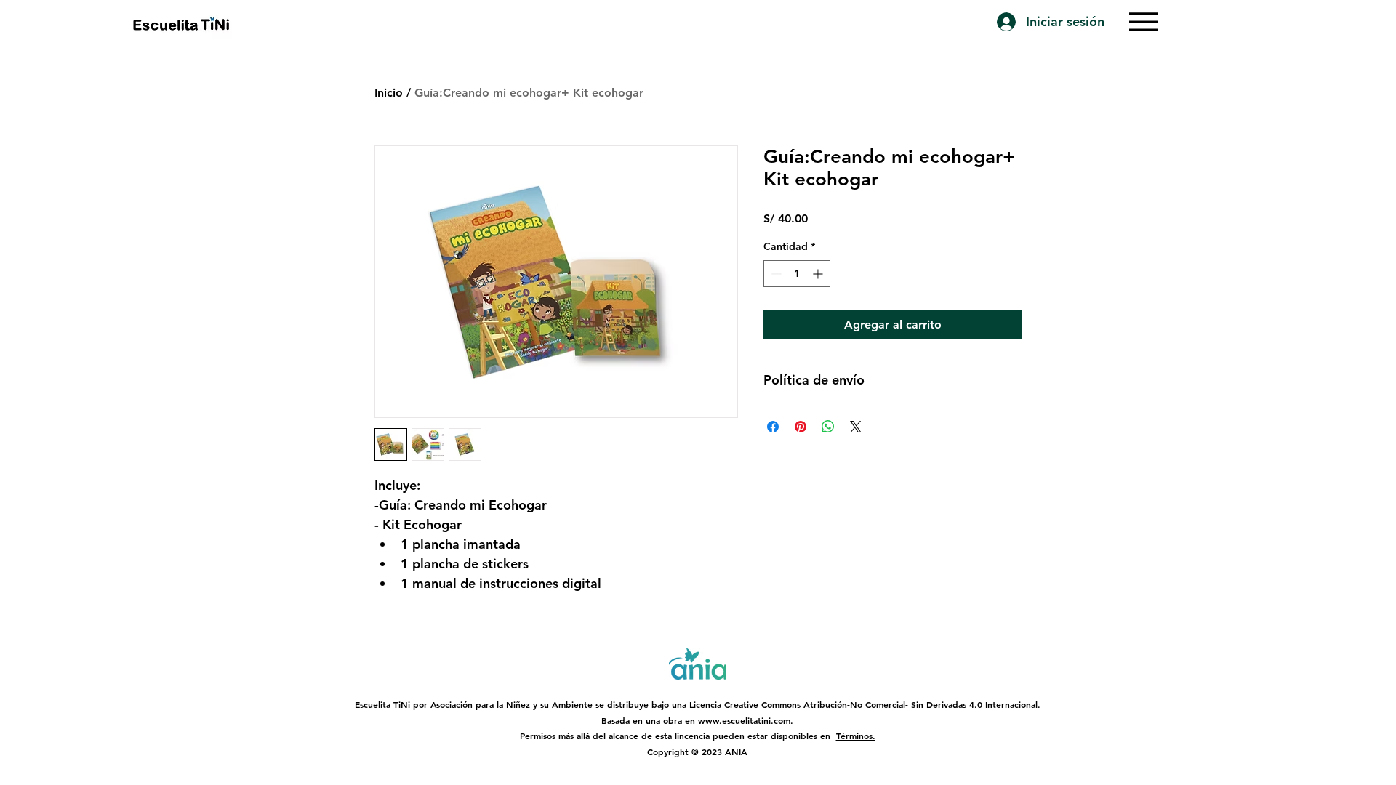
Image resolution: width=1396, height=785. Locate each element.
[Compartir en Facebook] (773, 426)
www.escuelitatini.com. (745, 720)
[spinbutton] (797, 273)
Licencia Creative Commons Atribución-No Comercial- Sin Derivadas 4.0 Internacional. (864, 704)
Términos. (855, 735)
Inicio (388, 93)
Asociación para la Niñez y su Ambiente (511, 704)
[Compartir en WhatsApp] (828, 426)
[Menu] (1144, 22)
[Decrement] (775, 273)
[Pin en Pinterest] (800, 426)
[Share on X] (856, 426)
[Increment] (819, 273)
